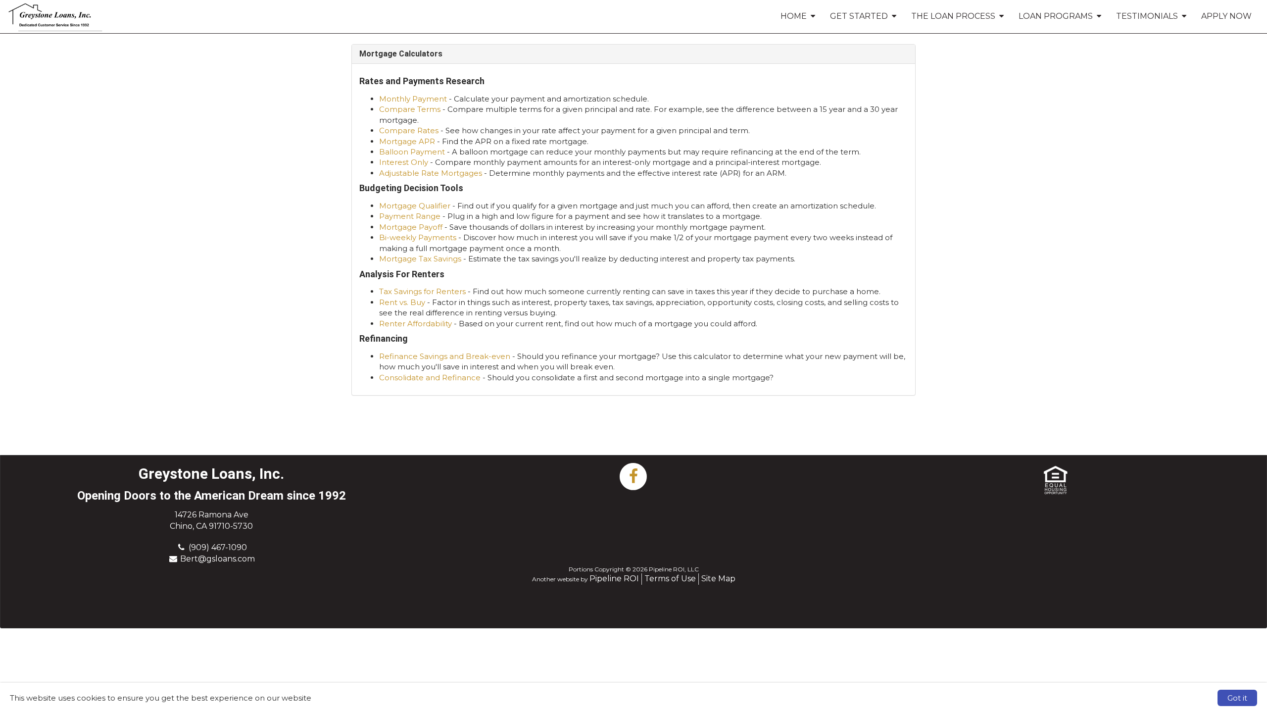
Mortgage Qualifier (414, 205)
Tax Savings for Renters (422, 291)
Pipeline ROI (614, 578)
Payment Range (409, 216)
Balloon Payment (412, 151)
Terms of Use (670, 578)
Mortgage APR (407, 141)
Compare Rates (409, 130)
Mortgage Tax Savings (420, 258)
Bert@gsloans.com (217, 558)
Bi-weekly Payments (417, 237)
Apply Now (1226, 16)
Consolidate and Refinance (430, 377)
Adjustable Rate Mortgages (430, 173)
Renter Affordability (415, 323)
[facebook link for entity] (633, 475)
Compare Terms (409, 109)
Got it (1237, 698)
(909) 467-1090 (218, 547)
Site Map (718, 578)
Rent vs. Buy (402, 302)
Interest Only (403, 162)
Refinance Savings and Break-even (444, 356)
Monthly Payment (413, 98)
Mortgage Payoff (410, 227)
